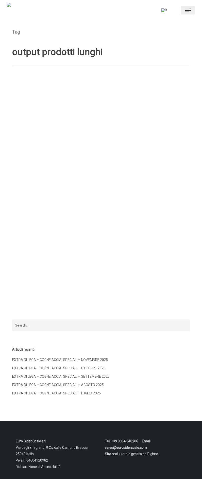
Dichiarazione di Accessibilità (38, 467)
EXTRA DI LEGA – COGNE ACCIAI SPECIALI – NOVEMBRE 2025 (60, 360)
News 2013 (28, 307)
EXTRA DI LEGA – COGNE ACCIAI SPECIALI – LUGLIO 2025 (56, 393)
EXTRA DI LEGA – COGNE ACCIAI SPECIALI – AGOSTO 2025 (58, 385)
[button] (188, 10)
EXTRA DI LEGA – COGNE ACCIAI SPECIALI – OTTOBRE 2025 (58, 368)
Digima (152, 454)
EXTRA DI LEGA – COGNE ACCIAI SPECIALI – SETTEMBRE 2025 (61, 376)
